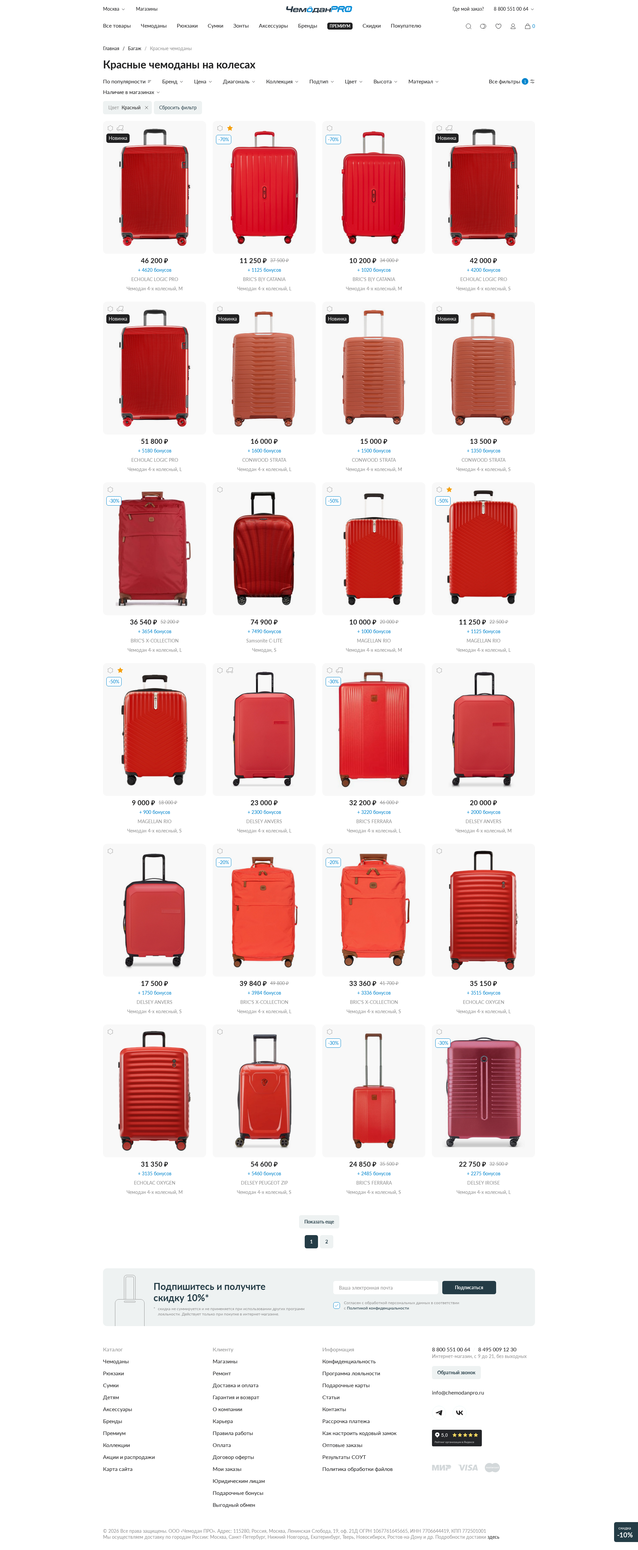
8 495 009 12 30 (497, 1349)
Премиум (114, 1433)
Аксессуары (117, 1409)
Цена (200, 81)
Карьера (223, 1421)
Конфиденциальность (349, 1361)
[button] (513, 26)
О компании (227, 1409)
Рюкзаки (113, 1373)
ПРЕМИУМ (340, 26)
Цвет (351, 81)
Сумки (111, 1385)
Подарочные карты (346, 1385)
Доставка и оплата (236, 1385)
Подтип (318, 81)
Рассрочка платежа (346, 1421)
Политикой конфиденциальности (378, 1308)
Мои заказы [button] (227, 1469)
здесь (493, 1537)
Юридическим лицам (239, 1481)
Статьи (331, 1397)
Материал (420, 81)
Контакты (334, 1409)
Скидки (372, 25)
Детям (111, 1397)
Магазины (147, 9)
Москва (111, 9)
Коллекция (279, 81)
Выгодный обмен (234, 1505)
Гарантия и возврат (236, 1397)
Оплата (222, 1445)
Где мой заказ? (468, 9)
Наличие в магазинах (128, 92)
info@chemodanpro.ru (458, 1392)
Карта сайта (118, 1469)
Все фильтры (507, 81)
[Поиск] (469, 26)
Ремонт (222, 1373)
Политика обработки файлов (357, 1469)
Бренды (112, 1421)
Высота (382, 81)
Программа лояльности (351, 1373)
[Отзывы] (230, 128)
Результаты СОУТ (344, 1457)
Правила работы (233, 1433)
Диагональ (236, 81)
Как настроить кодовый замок (359, 1433)
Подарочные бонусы (238, 1493)
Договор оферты (233, 1457)
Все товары (117, 25)
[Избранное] (498, 26)
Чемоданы (116, 1361)
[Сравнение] (483, 26)
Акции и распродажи (129, 1457)
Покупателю (406, 25)
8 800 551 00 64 (451, 1349)
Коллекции (116, 1445)
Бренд (169, 81)
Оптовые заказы (342, 1445)
